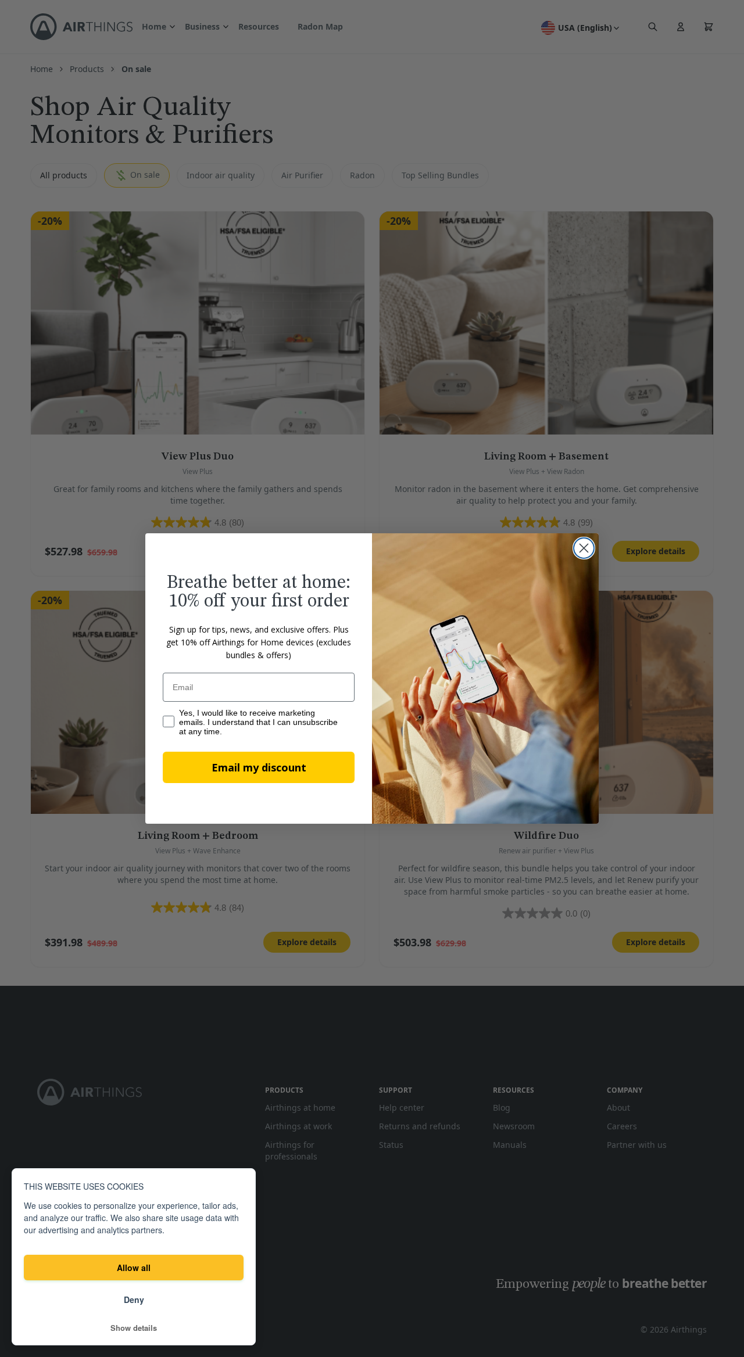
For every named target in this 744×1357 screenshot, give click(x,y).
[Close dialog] (584, 548)
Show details (133, 1328)
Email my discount (259, 767)
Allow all (134, 1267)
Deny (134, 1299)
